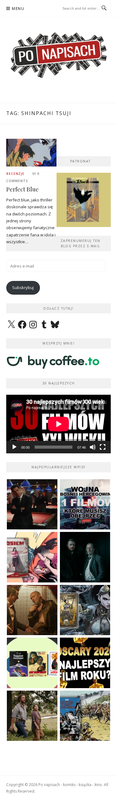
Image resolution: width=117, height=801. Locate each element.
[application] (58, 424)
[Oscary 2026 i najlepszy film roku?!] (85, 663)
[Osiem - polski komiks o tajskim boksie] (32, 557)
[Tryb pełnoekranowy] (103, 447)
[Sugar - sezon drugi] (32, 504)
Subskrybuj (23, 287)
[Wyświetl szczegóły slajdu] (83, 200)
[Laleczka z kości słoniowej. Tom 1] (85, 716)
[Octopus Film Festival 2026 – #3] (32, 663)
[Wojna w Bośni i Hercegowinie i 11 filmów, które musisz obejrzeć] (85, 504)
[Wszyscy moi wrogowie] (32, 716)
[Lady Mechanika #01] (85, 610)
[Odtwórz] (14, 447)
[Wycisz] (93, 447)
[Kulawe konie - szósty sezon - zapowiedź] (85, 557)
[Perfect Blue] (31, 152)
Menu (18, 8)
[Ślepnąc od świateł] (32, 610)
